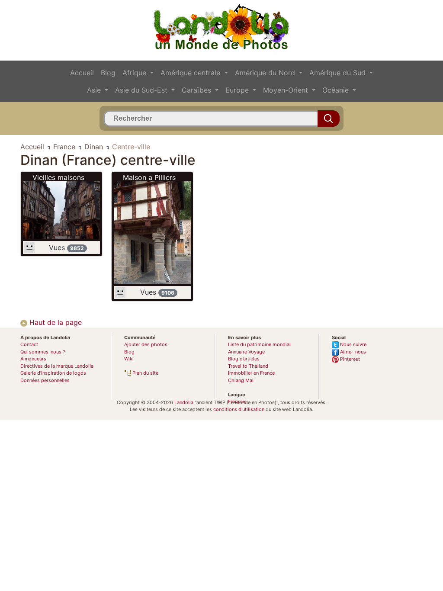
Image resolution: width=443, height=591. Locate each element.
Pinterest (349, 359)
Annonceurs (33, 359)
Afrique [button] (135, 72)
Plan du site (144, 373)
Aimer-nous (352, 352)
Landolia (183, 402)
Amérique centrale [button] (191, 72)
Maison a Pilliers (149, 177)
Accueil (82, 72)
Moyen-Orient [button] (286, 90)
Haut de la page (54, 322)
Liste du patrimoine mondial (259, 344)
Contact (29, 344)
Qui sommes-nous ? (42, 352)
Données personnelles (45, 380)
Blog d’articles (244, 359)
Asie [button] (95, 90)
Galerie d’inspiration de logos (53, 373)
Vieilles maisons (58, 177)
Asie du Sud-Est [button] (142, 90)
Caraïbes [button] (197, 90)
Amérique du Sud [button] (338, 72)
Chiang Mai (241, 380)
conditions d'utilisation (238, 409)
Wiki (129, 359)
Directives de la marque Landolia (56, 366)
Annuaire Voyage (246, 352)
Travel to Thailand (248, 366)
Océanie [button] (336, 90)
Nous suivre (352, 344)
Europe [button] (238, 90)
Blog (108, 72)
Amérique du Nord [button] (266, 72)
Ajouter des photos (145, 344)
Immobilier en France (251, 373)
